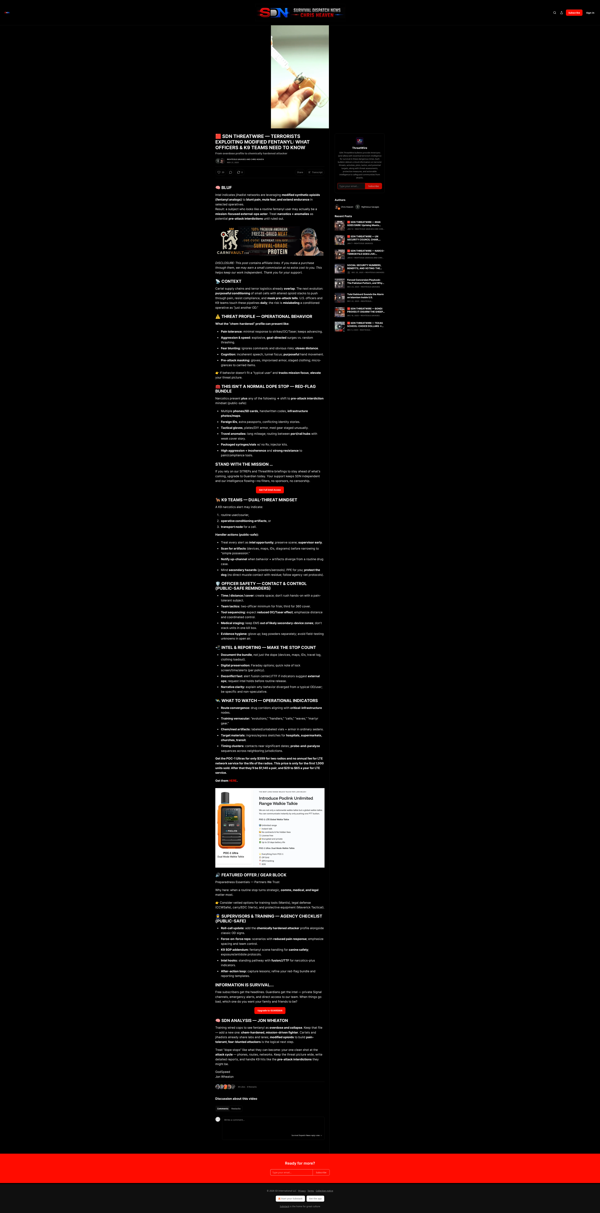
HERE (233, 780)
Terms (311, 1190)
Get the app (315, 1198)
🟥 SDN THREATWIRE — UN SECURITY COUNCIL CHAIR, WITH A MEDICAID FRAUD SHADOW (363, 238)
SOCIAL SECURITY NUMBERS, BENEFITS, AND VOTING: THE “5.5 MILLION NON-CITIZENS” (364, 267)
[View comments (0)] (392, 77)
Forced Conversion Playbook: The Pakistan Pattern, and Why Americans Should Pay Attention (365, 281)
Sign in (590, 12)
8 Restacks (252, 1086)
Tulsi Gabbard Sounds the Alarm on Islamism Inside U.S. (365, 296)
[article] (359, 225)
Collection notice (324, 1190)
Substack (284, 1206)
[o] (339, 225)
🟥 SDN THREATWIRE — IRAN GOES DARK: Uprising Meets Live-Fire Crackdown (363, 224)
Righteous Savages (236, 159)
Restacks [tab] (235, 1108)
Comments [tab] (222, 1108)
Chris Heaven (257, 159)
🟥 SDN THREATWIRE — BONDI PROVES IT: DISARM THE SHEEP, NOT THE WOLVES (365, 310)
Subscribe (574, 12)
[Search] (555, 13)
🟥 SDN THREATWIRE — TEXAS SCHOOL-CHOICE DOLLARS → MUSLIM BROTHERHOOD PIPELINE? (365, 324)
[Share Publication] (561, 13)
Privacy (302, 1190)
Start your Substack (291, 1198)
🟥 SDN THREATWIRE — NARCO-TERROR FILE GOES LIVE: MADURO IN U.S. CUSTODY (366, 252)
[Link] (210, 185)
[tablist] (228, 1109)
